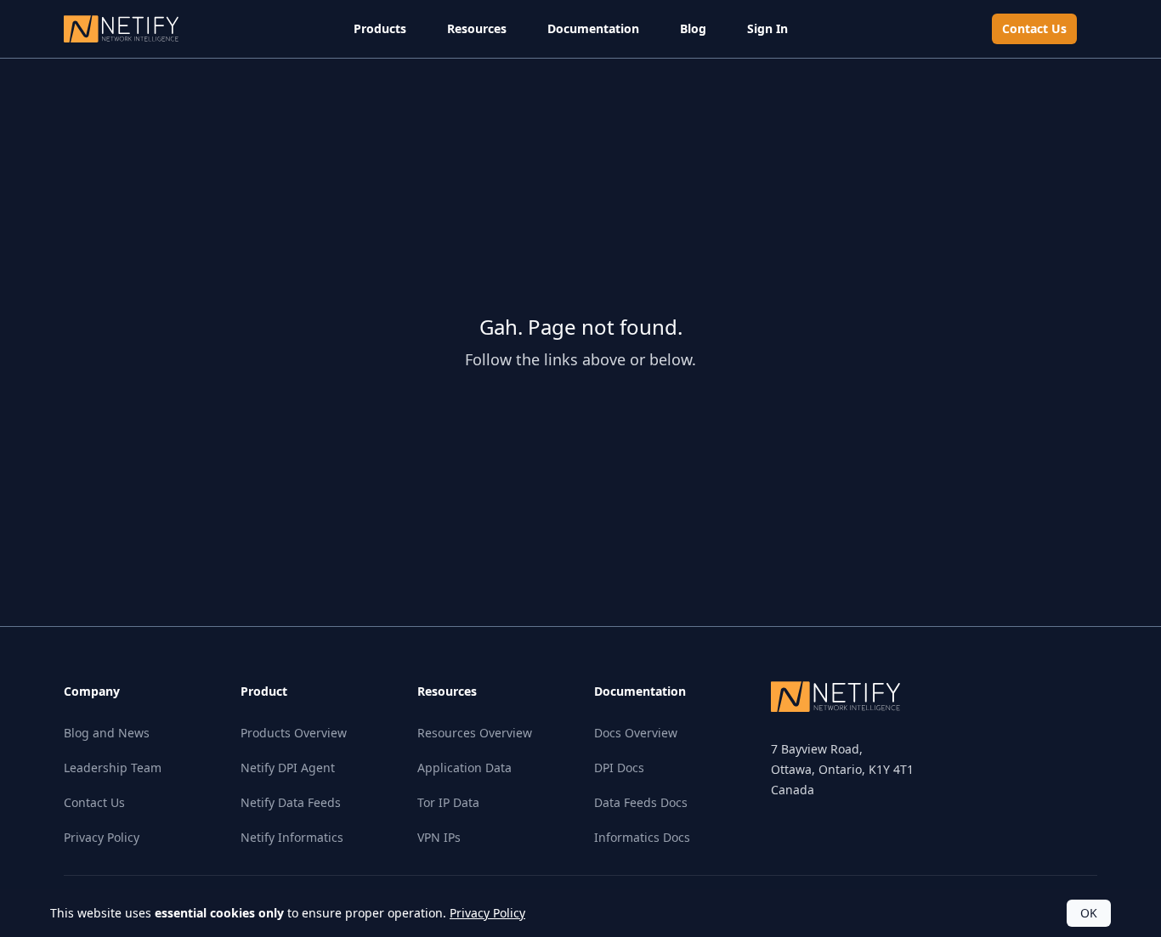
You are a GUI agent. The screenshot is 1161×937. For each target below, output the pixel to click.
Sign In (767, 28)
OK (1088, 913)
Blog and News (107, 733)
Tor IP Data (448, 802)
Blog (693, 28)
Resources (477, 28)
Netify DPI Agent (288, 767)
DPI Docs (619, 767)
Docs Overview (635, 733)
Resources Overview (474, 733)
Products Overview (294, 733)
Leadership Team (112, 767)
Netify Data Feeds (291, 802)
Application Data (464, 767)
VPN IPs (439, 837)
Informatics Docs (642, 837)
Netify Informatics (292, 837)
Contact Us (1034, 28)
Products (380, 28)
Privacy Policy (101, 837)
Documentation (593, 28)
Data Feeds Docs (641, 802)
